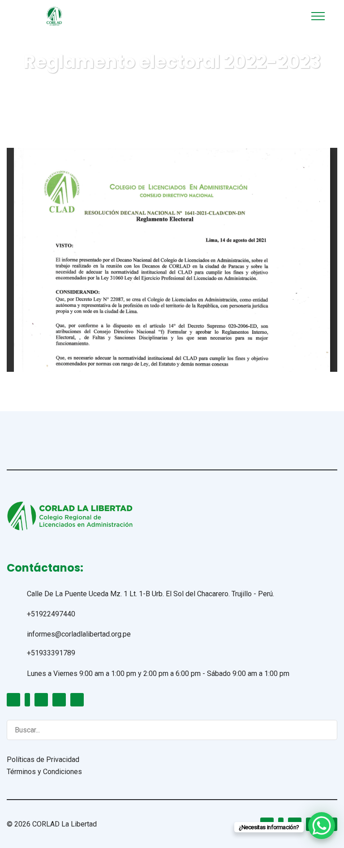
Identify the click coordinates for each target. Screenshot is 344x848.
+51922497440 (51, 614)
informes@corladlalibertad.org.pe (79, 634)
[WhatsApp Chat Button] (321, 825)
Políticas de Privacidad (43, 759)
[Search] (321, 729)
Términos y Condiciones (44, 771)
